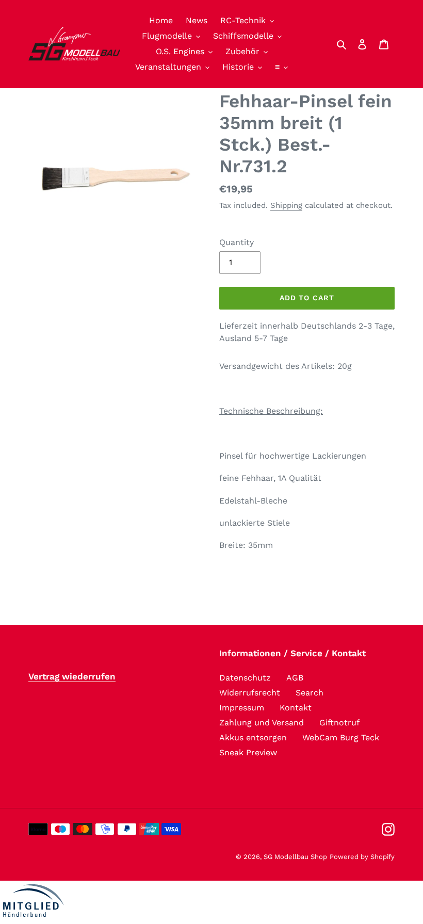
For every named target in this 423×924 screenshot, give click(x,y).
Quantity (236, 242)
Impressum (241, 707)
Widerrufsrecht (249, 693)
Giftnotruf (339, 722)
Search (309, 693)
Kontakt (296, 707)
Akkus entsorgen (253, 737)
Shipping (286, 205)
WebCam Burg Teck (340, 737)
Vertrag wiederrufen (72, 676)
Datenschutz (245, 678)
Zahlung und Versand (261, 722)
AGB (294, 678)
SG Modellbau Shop (295, 857)
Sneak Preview (248, 752)
